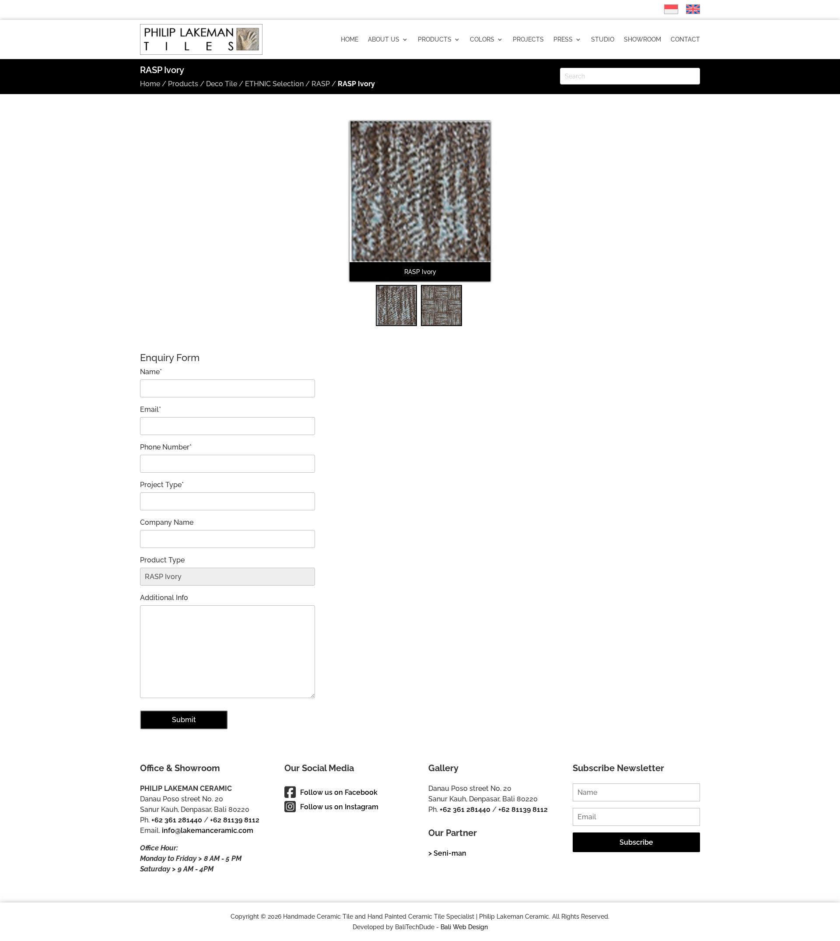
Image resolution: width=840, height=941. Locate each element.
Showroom (642, 39)
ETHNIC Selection (274, 84)
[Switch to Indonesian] (667, 9)
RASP (321, 84)
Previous (336, 207)
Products (435, 39)
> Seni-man (447, 853)
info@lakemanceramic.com (207, 830)
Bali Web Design (464, 926)
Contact (685, 39)
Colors (482, 39)
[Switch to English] (689, 9)
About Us (383, 39)
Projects (528, 39)
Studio (602, 39)
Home (349, 39)
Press (563, 39)
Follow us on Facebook (339, 792)
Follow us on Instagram (339, 807)
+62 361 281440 (176, 820)
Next (504, 207)
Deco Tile (221, 84)
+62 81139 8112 (234, 820)
